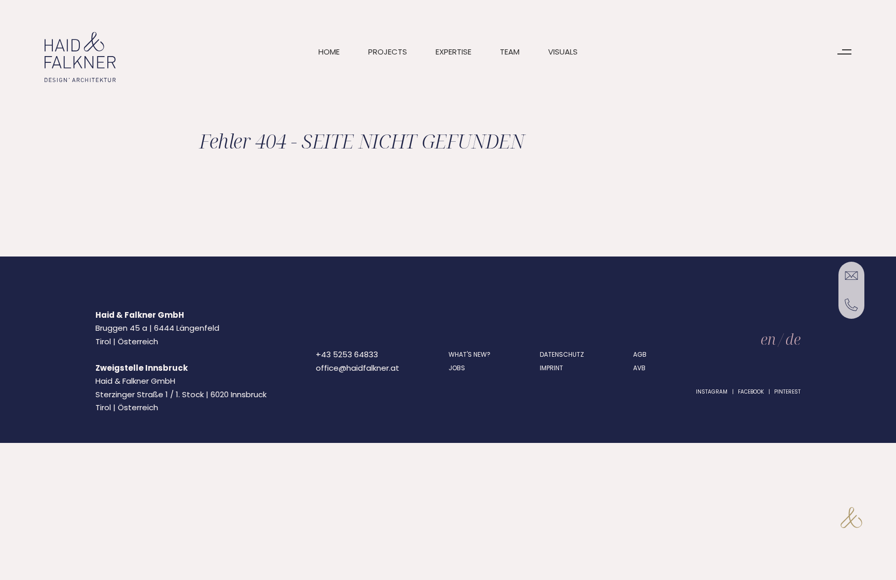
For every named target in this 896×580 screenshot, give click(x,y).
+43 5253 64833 (347, 354)
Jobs (457, 367)
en (768, 339)
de (793, 339)
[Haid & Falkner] (80, 57)
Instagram (711, 392)
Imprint (551, 367)
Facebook (751, 392)
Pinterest (787, 392)
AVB (639, 367)
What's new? (470, 354)
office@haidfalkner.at (357, 367)
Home (329, 51)
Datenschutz (562, 354)
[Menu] (844, 52)
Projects (387, 51)
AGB (640, 354)
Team (510, 51)
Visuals (563, 51)
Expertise (453, 51)
